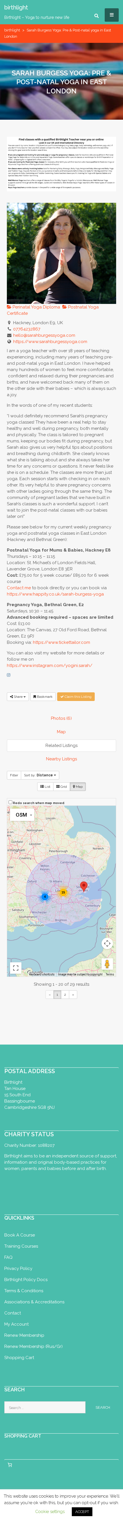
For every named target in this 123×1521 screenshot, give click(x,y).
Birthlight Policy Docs (25, 1279)
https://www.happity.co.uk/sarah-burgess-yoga (55, 594)
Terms (110, 974)
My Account (16, 1324)
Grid (63, 787)
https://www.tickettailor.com (61, 642)
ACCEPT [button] (82, 1512)
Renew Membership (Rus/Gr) (33, 1346)
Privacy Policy (18, 1268)
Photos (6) (61, 718)
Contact (12, 1313)
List (47, 787)
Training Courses (21, 1246)
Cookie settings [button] (50, 1511)
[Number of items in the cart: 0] (9, 1464)
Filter (14, 775)
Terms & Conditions (23, 1290)
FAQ (8, 1257)
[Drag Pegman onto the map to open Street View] (107, 964)
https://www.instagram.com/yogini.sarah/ (49, 665)
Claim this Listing (78, 697)
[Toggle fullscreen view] (15, 968)
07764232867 (26, 329)
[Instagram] (8, 675)
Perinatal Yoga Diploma (35, 307)
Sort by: (38, 775)
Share (18, 697)
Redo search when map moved (38, 803)
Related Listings (61, 745)
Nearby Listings (61, 758)
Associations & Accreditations (34, 1301)
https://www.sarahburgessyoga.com (50, 341)
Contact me (19, 587)
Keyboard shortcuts (42, 974)
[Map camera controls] (107, 943)
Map (61, 731)
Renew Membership (24, 1335)
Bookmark (44, 697)
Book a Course (19, 1235)
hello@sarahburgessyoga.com (44, 335)
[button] (84, 886)
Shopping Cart (19, 1357)
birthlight (12, 30)
